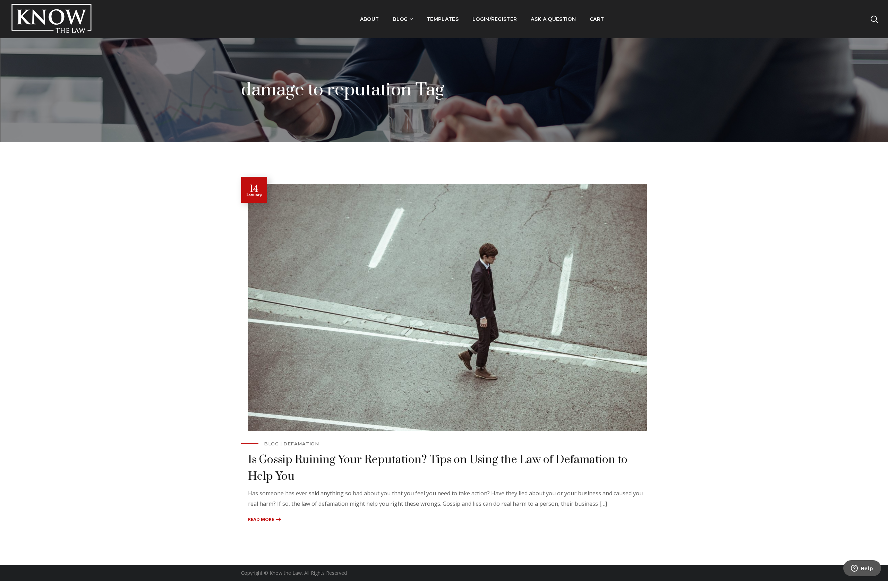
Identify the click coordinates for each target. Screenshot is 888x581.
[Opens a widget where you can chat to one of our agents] (862, 569)
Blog (271, 443)
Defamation (301, 443)
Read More (261, 519)
